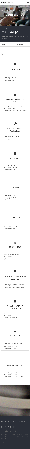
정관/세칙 (15, 421)
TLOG (8, 444)
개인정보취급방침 (23, 421)
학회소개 (3, 421)
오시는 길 (9, 421)
